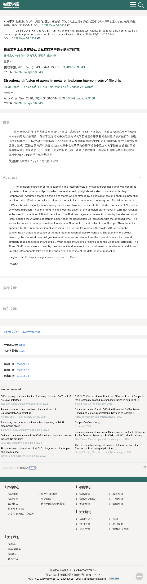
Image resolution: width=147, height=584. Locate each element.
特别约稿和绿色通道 (53, 503)
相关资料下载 (16, 508)
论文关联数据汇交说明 (21, 513)
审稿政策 (84, 493)
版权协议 (13, 503)
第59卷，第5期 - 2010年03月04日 (22, 331)
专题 (115, 519)
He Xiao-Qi (28, 86)
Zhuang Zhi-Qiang (81, 86)
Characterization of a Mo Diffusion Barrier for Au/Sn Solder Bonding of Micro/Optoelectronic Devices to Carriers (107, 411)
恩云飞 (31, 55)
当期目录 (84, 519)
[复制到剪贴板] (68, 24)
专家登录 (84, 503)
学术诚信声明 (121, 528)
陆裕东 (8, 55)
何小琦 (19, 55)
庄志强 (51, 55)
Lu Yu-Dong (11, 86)
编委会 (12, 544)
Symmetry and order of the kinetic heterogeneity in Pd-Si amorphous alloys (32, 424)
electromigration (56, 257)
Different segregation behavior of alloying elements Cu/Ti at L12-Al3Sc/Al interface (36, 398)
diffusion (74, 257)
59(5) (29, 67)
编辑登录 (118, 503)
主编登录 (118, 498)
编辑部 (12, 554)
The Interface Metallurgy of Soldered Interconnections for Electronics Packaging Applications (106, 447)
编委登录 (118, 493)
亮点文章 (84, 528)
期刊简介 (118, 523)
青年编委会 (14, 549)
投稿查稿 (13, 498)
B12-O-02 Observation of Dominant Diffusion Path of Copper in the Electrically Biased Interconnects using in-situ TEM (109, 398)
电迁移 (46, 161)
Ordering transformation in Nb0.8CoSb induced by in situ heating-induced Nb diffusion (37, 437)
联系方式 (13, 558)
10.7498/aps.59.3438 (53, 25)
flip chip (29, 257)
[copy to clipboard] (38, 37)
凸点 (36, 161)
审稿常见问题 (87, 498)
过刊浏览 (84, 523)
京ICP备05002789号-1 (85, 570)
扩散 (56, 161)
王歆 (41, 55)
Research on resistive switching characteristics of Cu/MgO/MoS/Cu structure (28, 411)
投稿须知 (13, 493)
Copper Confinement (86, 422)
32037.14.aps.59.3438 (29, 72)
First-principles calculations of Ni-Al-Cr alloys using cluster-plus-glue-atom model (36, 450)
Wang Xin (61, 86)
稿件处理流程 (49, 493)
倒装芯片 (25, 161)
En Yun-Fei (45, 86)
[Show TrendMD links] (144, 467)
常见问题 (46, 498)
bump (41, 257)
